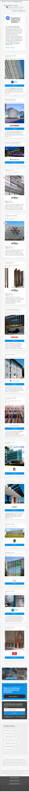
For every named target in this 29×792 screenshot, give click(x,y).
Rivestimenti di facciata (10, 746)
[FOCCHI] (14, 469)
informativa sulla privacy (15, 717)
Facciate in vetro (8, 733)
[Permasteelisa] (14, 159)
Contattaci (14, 85)
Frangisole (7, 730)
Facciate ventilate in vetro (10, 736)
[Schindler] (14, 579)
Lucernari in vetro (8, 749)
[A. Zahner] (14, 125)
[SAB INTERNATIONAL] (14, 541)
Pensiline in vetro (16, 730)
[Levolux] (14, 425)
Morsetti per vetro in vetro (10, 740)
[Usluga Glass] (14, 653)
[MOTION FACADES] (14, 197)
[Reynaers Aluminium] (14, 81)
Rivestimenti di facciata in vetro (11, 743)
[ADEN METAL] (14, 506)
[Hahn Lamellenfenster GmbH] (14, 380)
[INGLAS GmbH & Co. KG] (14, 609)
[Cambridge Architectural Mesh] (14, 337)
